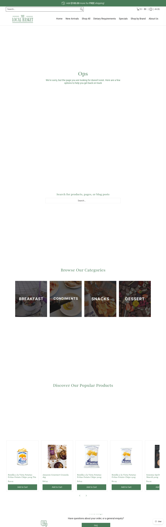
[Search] (81, 9)
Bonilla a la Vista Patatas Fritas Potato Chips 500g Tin (22, 476)
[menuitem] (150, 9)
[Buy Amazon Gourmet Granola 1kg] (57, 456)
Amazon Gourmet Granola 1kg (56, 476)
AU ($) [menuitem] (157, 9)
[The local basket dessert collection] (135, 299)
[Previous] (80, 495)
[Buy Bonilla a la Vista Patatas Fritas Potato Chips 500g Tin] (22, 456)
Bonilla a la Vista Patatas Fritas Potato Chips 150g (124, 476)
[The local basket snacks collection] (100, 299)
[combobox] (42, 9)
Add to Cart (22, 487)
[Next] (86, 495)
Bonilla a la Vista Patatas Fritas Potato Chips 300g (89, 476)
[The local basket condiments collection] (66, 299)
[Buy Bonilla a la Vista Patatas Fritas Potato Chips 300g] (91, 456)
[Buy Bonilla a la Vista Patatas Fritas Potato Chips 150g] (126, 456)
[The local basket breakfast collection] (31, 299)
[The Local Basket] (22, 18)
